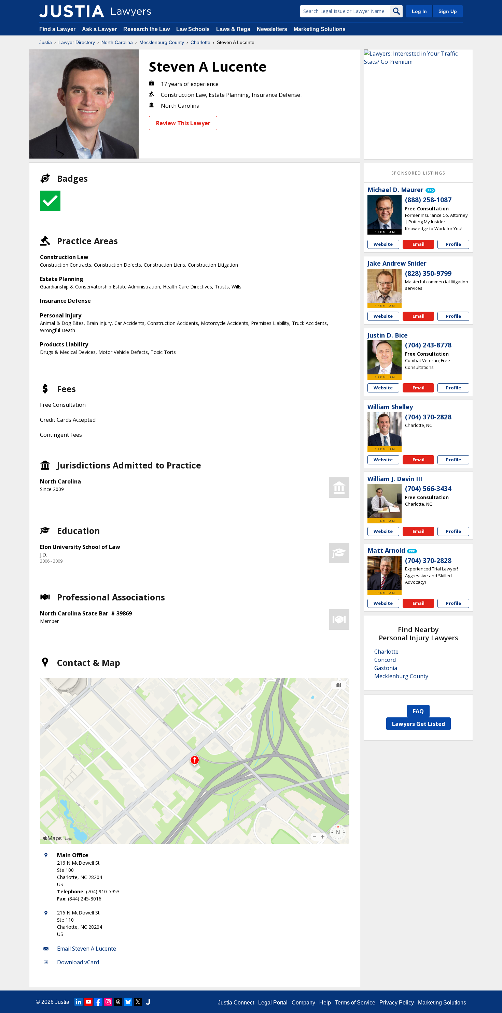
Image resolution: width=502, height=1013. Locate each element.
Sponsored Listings (418, 173)
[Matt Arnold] (384, 573)
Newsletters (272, 29)
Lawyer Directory (76, 42)
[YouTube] (88, 1002)
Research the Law (146, 29)
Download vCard (78, 962)
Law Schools (193, 29)
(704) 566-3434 (428, 488)
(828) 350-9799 (428, 273)
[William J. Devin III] (384, 501)
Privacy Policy (396, 1002)
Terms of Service (355, 1002)
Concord (385, 660)
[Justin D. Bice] (384, 357)
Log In (419, 11)
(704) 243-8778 (428, 345)
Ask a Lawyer (100, 29)
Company (303, 1002)
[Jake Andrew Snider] (384, 286)
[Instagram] (108, 1002)
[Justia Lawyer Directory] (71, 11)
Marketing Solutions (320, 29)
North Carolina (117, 42)
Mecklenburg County (161, 42)
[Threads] (118, 1002)
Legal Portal (273, 1002)
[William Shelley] (384, 429)
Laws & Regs (233, 29)
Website (383, 244)
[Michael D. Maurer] (384, 212)
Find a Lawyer (57, 29)
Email (418, 244)
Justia (45, 42)
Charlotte (200, 42)
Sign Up (447, 11)
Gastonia (385, 668)
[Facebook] (98, 1002)
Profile (453, 244)
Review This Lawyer (183, 123)
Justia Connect (236, 1002)
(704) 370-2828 (428, 417)
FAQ (418, 711)
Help (325, 1002)
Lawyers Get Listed (418, 724)
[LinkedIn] (78, 1002)
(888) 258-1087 (428, 199)
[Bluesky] (128, 1002)
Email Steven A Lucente (86, 948)
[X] (138, 1002)
